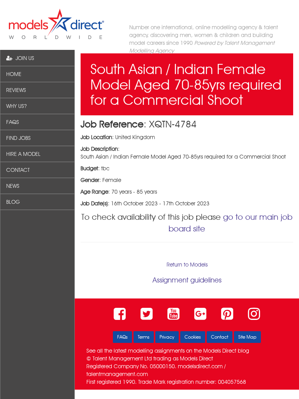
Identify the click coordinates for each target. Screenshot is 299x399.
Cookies (193, 337)
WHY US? (16, 106)
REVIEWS (16, 90)
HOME (13, 74)
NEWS (12, 186)
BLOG (13, 202)
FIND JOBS (18, 138)
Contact (219, 337)
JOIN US (23, 58)
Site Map (247, 337)
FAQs (122, 337)
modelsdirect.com (200, 366)
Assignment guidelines (187, 280)
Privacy (167, 337)
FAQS (12, 122)
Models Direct (219, 351)
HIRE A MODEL (23, 154)
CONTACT (18, 170)
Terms (144, 337)
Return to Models (187, 264)
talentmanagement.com (117, 374)
